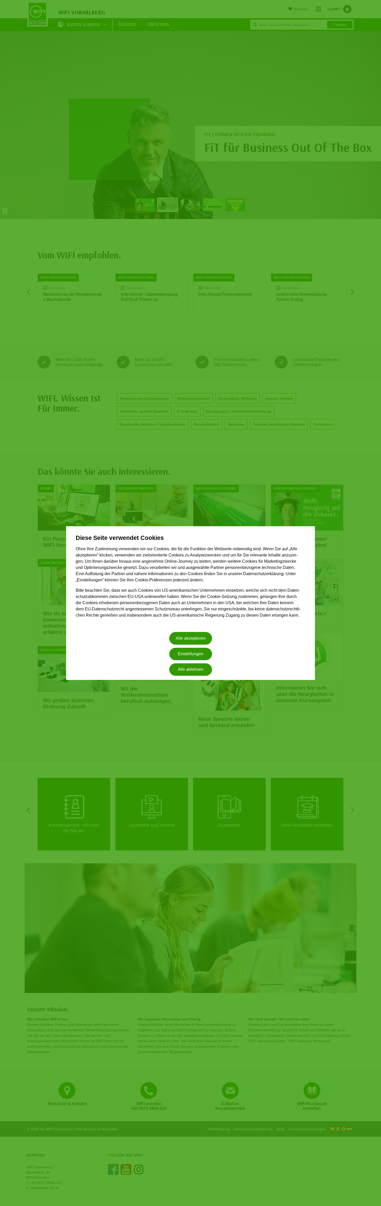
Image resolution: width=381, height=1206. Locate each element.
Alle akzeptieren (191, 638)
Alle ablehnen (190, 669)
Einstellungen (190, 654)
